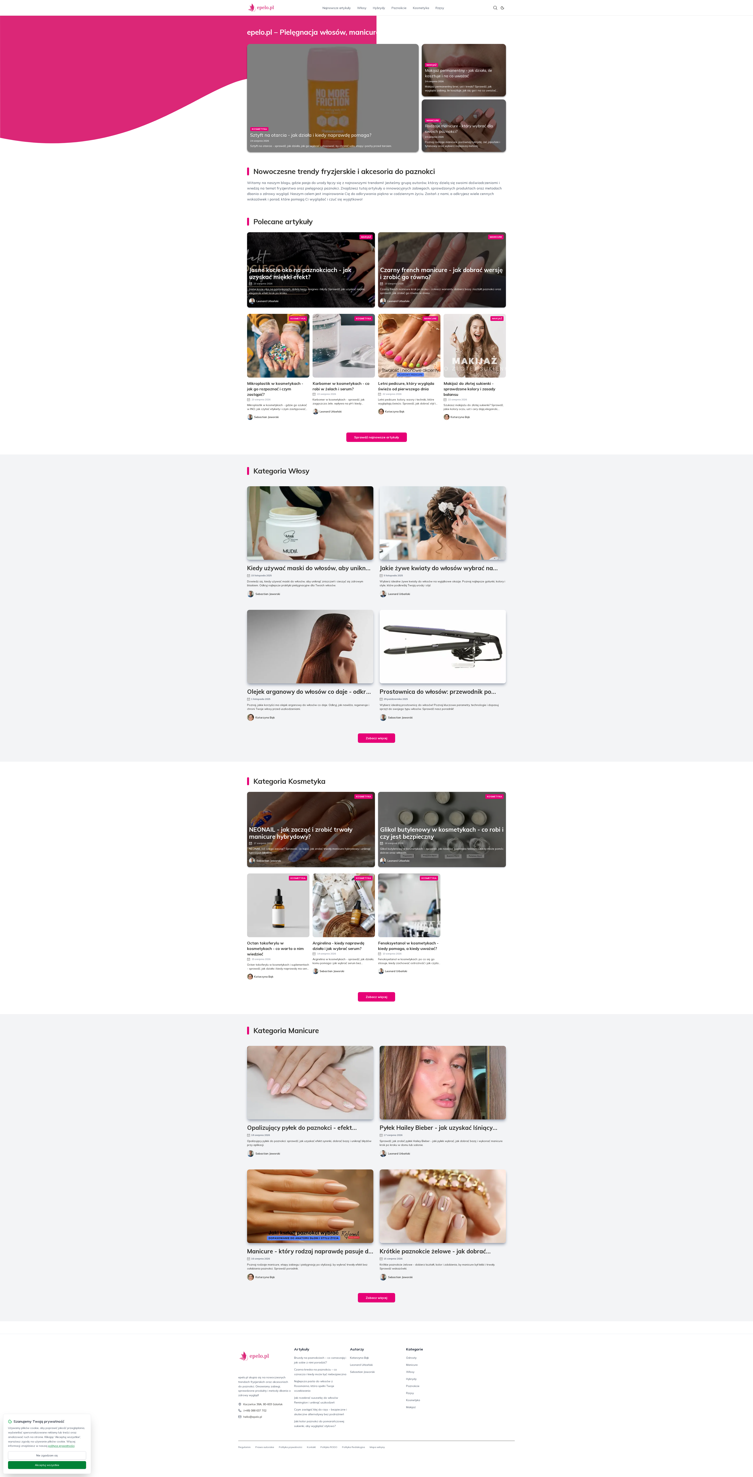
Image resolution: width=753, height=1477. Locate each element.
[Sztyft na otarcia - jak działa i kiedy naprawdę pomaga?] (333, 98)
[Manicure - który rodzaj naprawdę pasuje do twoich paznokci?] (310, 1206)
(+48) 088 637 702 (254, 1410)
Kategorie (414, 1349)
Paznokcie (399, 8)
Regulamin (244, 1447)
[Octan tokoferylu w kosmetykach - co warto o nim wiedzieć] (278, 905)
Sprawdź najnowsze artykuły (376, 437)
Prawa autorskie (264, 1447)
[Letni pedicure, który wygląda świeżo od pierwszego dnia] (409, 346)
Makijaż (411, 1407)
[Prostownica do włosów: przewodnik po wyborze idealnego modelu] (443, 646)
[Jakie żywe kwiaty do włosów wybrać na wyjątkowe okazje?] (443, 523)
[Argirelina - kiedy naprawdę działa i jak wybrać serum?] (344, 905)
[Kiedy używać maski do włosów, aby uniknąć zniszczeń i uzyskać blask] (310, 523)
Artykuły (301, 1349)
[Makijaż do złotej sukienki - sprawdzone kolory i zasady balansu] (475, 346)
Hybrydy (379, 8)
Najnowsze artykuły (336, 8)
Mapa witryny (377, 1447)
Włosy (361, 8)
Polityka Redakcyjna (353, 1447)
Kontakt (311, 1447)
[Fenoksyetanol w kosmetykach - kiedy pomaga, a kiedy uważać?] (409, 905)
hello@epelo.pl (252, 1417)
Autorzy (357, 1349)
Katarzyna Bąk (265, 717)
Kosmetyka (421, 8)
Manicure (412, 1365)
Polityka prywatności (290, 1447)
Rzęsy (439, 8)
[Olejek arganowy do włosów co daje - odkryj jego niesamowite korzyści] (310, 646)
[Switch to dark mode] (502, 7)
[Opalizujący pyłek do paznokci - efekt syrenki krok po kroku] (310, 1082)
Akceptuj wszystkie (47, 1465)
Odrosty (411, 1358)
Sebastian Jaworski (268, 594)
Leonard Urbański (267, 301)
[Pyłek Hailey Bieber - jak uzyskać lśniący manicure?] (443, 1082)
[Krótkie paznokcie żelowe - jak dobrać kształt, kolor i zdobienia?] (443, 1206)
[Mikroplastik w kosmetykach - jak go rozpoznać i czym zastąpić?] (278, 346)
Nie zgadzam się (47, 1455)
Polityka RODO (328, 1447)
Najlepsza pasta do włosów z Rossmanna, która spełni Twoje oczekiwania (314, 1386)
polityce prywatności (61, 1446)
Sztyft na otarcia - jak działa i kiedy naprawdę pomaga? (310, 135)
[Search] (495, 8)
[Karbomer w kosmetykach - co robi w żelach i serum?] (344, 346)
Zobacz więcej (376, 738)
